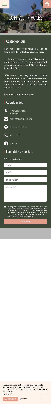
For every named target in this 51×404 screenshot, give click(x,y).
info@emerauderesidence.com (21, 118)
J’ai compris (10, 399)
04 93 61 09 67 (14, 135)
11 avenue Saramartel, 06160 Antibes (18, 112)
